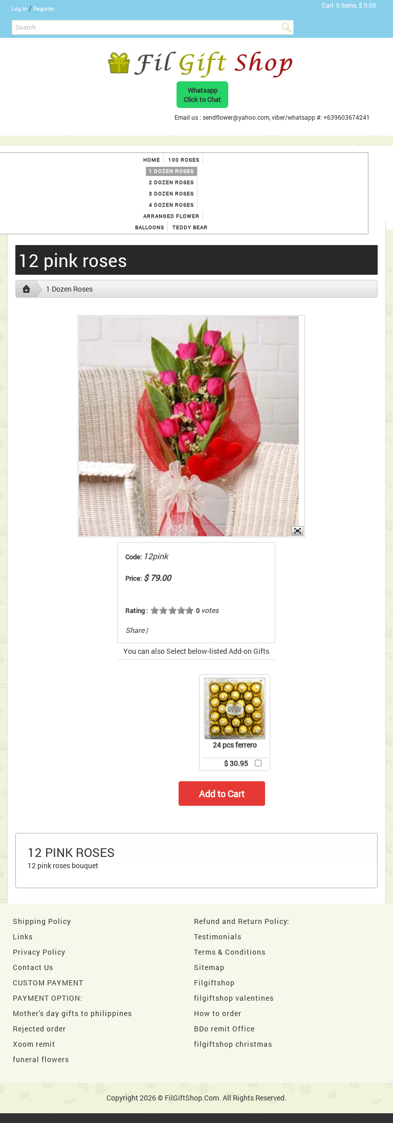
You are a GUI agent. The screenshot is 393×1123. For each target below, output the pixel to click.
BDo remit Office (224, 1028)
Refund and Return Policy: (242, 921)
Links (23, 936)
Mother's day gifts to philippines (72, 1013)
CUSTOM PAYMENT (48, 982)
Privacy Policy (39, 952)
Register (44, 8)
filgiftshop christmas (233, 1044)
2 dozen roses (171, 182)
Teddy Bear (190, 227)
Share (134, 630)
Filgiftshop (214, 982)
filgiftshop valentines (234, 998)
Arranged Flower (171, 216)
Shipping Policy (42, 921)
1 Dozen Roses (171, 171)
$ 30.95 (236, 763)
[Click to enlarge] (235, 708)
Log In (19, 8)
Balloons (149, 227)
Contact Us (33, 967)
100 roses (184, 160)
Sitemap (209, 967)
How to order (218, 1013)
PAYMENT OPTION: (48, 998)
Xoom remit (34, 1044)
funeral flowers (41, 1059)
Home (151, 160)
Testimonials (218, 936)
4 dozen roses (171, 205)
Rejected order (39, 1028)
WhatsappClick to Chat (202, 94)
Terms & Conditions (230, 952)
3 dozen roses (171, 193)
